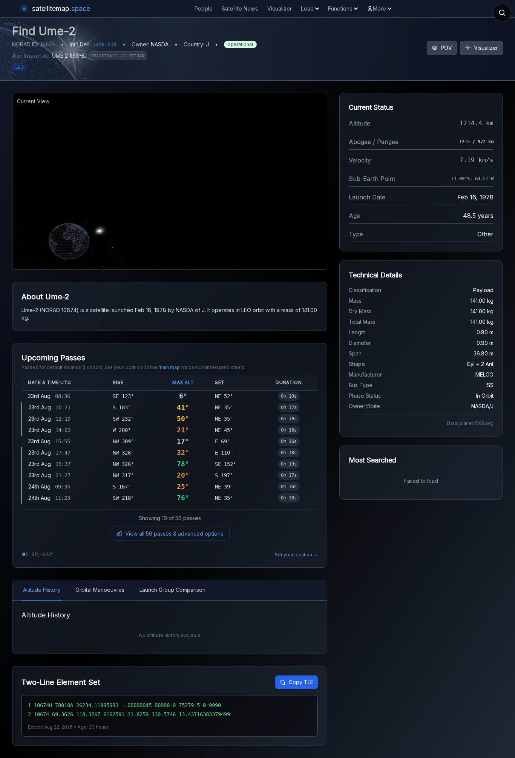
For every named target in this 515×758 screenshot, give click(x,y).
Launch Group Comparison (172, 589)
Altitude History (41, 589)
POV (446, 47)
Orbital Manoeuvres (99, 589)
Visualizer (279, 8)
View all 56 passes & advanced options (174, 533)
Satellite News (240, 8)
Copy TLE (301, 682)
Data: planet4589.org (470, 423)
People (204, 8)
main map (169, 367)
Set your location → (296, 554)
